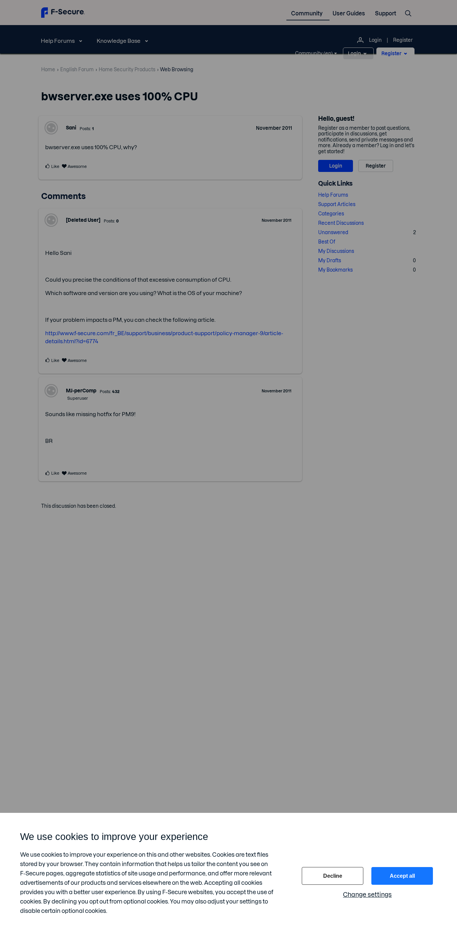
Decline (332, 876)
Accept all (402, 876)
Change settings (367, 894)
